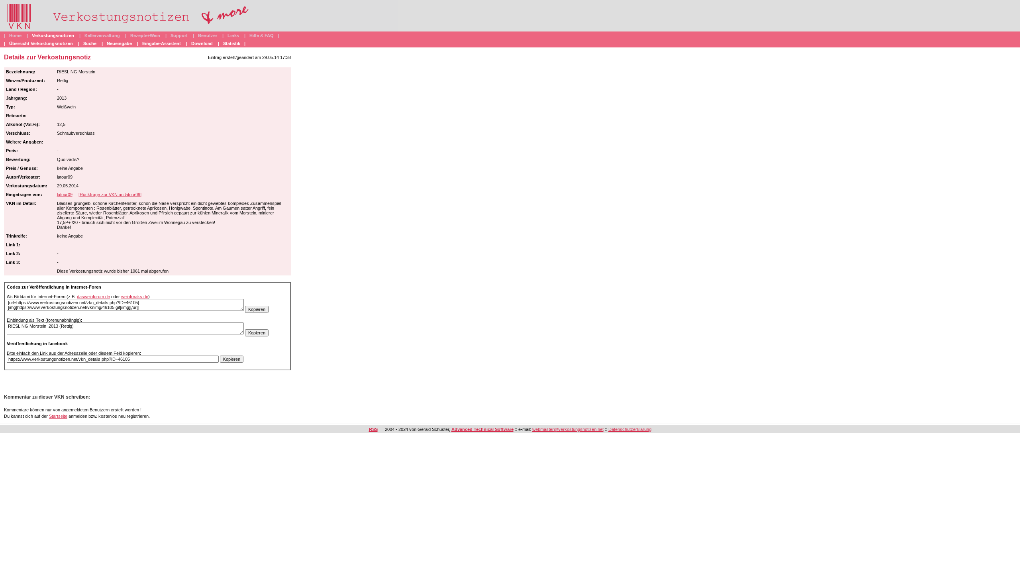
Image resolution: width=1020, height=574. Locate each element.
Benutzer (207, 35)
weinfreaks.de (134, 296)
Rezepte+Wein (145, 35)
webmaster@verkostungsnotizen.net (568, 429)
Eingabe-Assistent (161, 43)
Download (202, 43)
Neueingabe (119, 43)
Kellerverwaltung (102, 35)
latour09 (65, 194)
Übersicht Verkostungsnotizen (41, 43)
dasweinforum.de (93, 296)
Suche (89, 43)
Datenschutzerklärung (629, 429)
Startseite (58, 416)
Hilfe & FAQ (261, 35)
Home (15, 35)
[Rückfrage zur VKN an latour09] (109, 194)
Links (233, 35)
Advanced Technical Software (482, 429)
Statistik (231, 43)
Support (179, 35)
